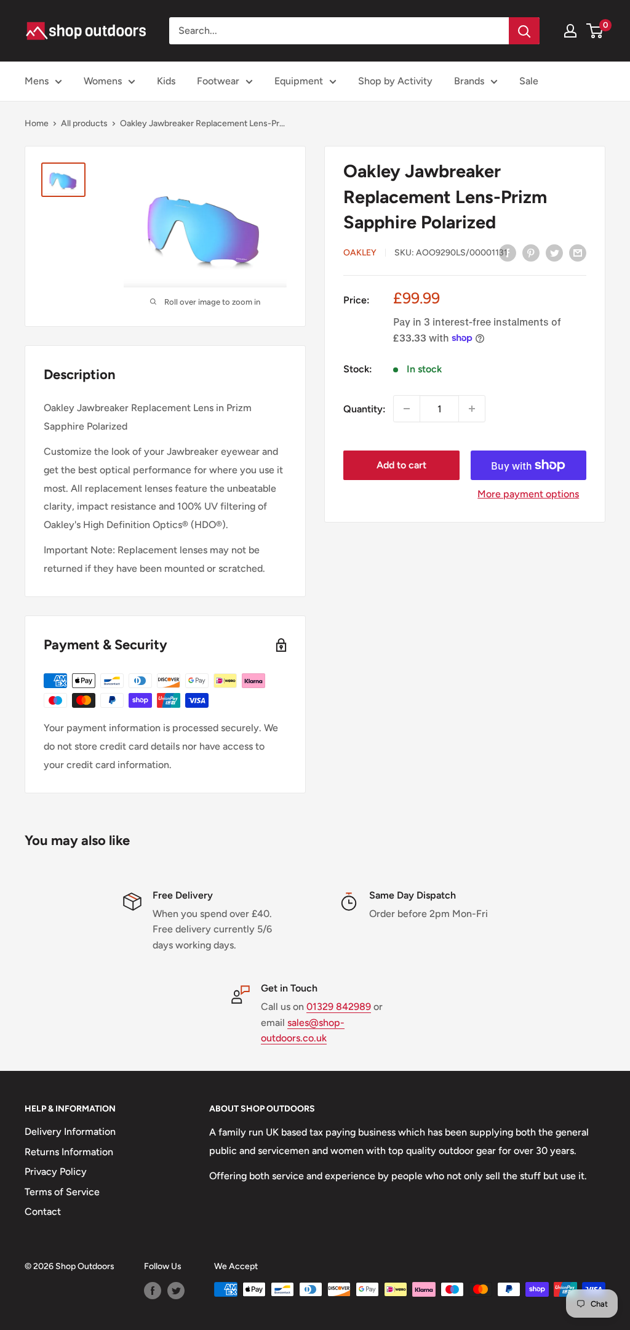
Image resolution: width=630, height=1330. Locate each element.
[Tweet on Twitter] (554, 252)
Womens (103, 81)
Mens (37, 81)
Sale (528, 81)
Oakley (360, 252)
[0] (595, 30)
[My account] (570, 31)
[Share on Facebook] (507, 252)
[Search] (524, 30)
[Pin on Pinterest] (531, 252)
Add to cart (401, 465)
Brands (469, 81)
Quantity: (364, 409)
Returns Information (69, 1152)
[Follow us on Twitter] (176, 1290)
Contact (43, 1211)
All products (84, 123)
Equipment (298, 81)
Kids (166, 81)
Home (37, 123)
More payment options (528, 494)
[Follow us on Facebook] (152, 1290)
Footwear (218, 81)
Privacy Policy (56, 1171)
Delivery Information (70, 1131)
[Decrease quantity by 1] (407, 409)
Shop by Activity (395, 81)
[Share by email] (577, 252)
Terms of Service (62, 1192)
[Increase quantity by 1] (472, 409)
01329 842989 (338, 1006)
